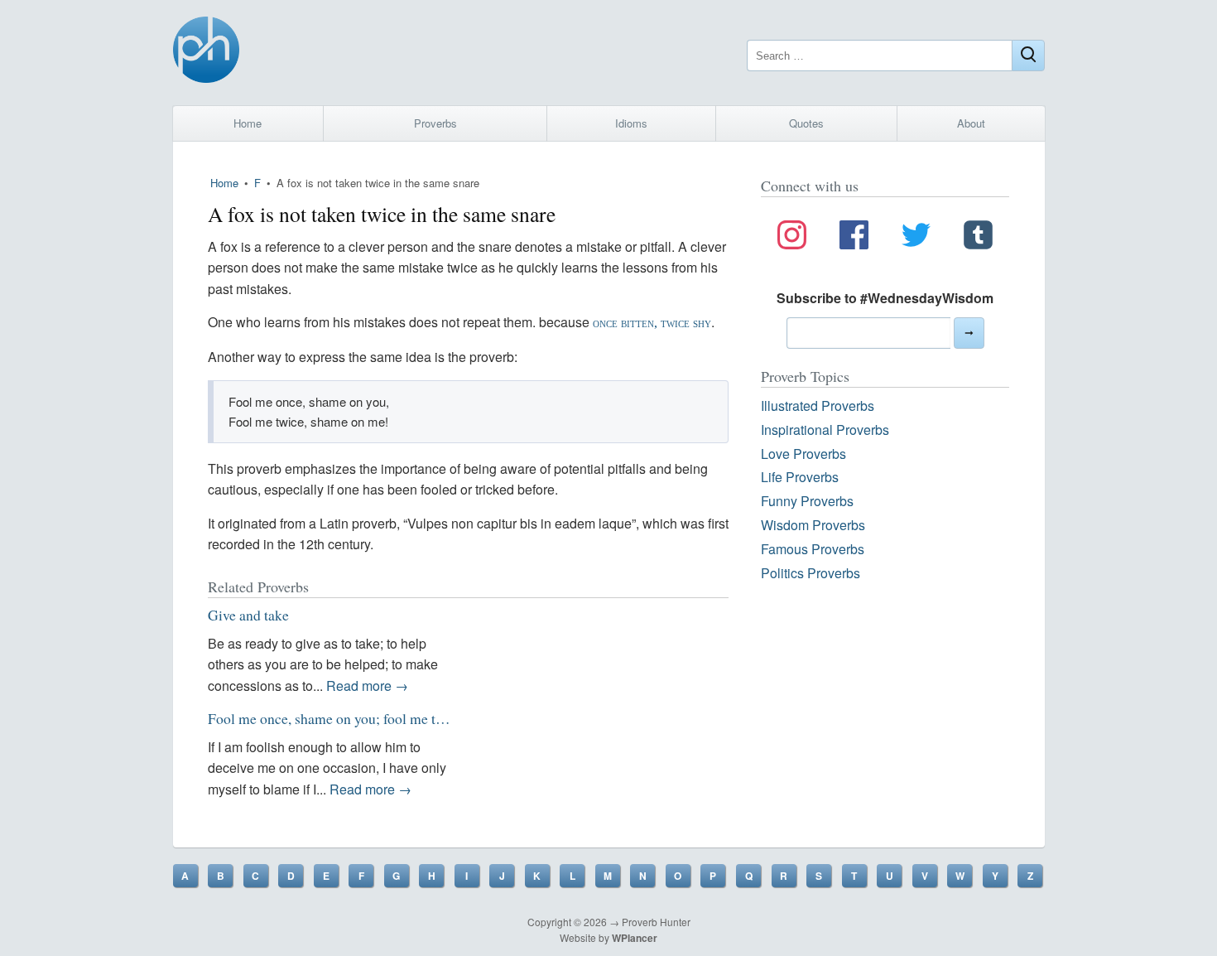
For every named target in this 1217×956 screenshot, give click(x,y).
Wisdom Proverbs (813, 524)
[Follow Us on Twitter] (916, 237)
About (971, 123)
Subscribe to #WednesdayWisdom (885, 297)
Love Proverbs (803, 453)
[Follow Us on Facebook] (853, 237)
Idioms (631, 123)
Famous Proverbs (812, 548)
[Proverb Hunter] (206, 53)
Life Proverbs (800, 476)
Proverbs (435, 123)
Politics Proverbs (810, 572)
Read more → (367, 685)
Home (247, 123)
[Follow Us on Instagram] (791, 237)
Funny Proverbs (807, 500)
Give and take (248, 615)
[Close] (1028, 55)
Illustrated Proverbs (817, 405)
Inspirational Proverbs (825, 429)
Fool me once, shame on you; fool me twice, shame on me (378, 718)
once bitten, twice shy (652, 323)
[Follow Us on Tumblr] (978, 237)
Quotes (806, 123)
